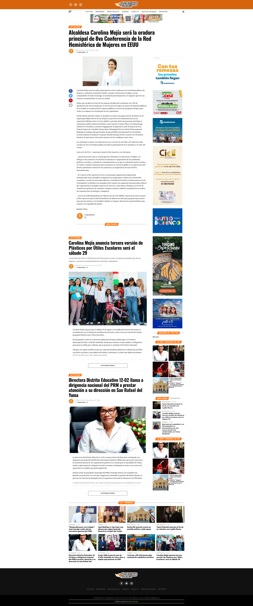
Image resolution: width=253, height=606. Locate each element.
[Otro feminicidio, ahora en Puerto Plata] (176, 380)
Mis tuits (156, 337)
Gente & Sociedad (148, 12)
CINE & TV (135, 12)
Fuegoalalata (81, 52)
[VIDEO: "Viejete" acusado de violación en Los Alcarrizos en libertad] (176, 385)
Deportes (163, 12)
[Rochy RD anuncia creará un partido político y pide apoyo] (160, 386)
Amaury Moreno (132, 601)
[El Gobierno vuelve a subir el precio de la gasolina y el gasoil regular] (160, 369)
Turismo (125, 12)
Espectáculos (113, 12)
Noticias (89, 12)
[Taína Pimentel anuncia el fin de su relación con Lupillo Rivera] (176, 353)
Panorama (99, 12)
